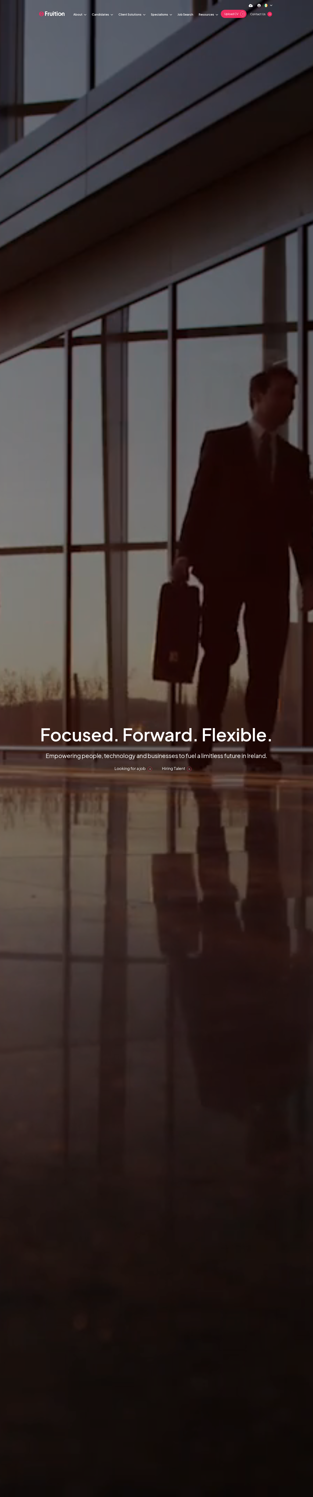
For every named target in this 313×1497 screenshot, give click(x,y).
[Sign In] (259, 5)
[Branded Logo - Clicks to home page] (51, 13)
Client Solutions (130, 14)
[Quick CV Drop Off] (251, 5)
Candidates (101, 14)
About (78, 14)
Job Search (185, 14)
